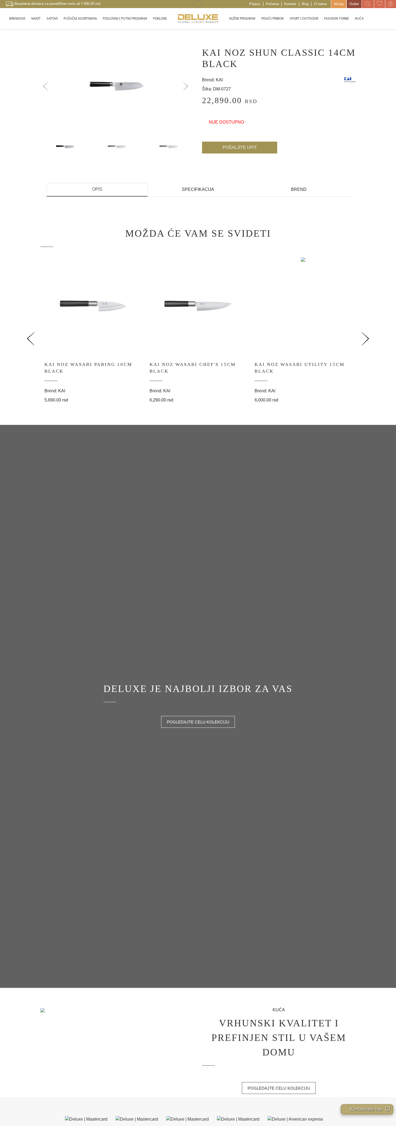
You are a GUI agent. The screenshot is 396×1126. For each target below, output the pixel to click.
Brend (299, 189)
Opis (97, 189)
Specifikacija (198, 189)
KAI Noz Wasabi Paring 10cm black (88, 368)
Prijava (254, 4)
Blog (305, 4)
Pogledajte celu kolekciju (198, 722)
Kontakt (290, 4)
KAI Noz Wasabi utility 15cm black (300, 368)
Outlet (354, 4)
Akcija (338, 4)
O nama (320, 4)
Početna (272, 4)
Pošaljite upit (240, 147)
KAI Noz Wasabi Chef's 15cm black (193, 368)
